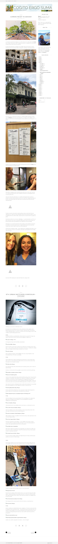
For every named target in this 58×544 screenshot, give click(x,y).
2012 (40, 89)
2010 (40, 92)
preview (21, 15)
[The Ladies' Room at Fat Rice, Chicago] (13, 433)
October (41, 66)
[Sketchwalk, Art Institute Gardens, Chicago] (13, 372)
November (42, 65)
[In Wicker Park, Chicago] (10, 364)
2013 (40, 88)
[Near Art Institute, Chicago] (11, 402)
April (41, 78)
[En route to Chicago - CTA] (11, 339)
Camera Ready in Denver (21, 17)
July (40, 74)
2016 (40, 84)
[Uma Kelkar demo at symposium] (12, 426)
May (40, 77)
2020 (40, 58)
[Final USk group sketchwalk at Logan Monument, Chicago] (16, 517)
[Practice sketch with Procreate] (11, 515)
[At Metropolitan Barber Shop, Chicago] (13, 387)
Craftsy (35, 41)
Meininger (10, 117)
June (41, 76)
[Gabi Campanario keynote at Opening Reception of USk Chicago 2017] (18, 393)
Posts (40, 100)
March (41, 80)
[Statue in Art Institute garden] (11, 374)
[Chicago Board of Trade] (10, 490)
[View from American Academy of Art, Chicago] (14, 498)
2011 (39, 91)
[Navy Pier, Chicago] (9, 351)
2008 (40, 95)
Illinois (21, 293)
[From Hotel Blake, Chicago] (11, 344)
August (41, 69)
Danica (32, 164)
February (41, 81)
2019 (40, 59)
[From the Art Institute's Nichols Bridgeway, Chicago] (15, 413)
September (42, 67)
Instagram (44, 52)
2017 (40, 62)
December (42, 63)
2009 (40, 93)
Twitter (39, 52)
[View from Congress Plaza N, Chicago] (12, 419)
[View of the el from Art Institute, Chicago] (13, 407)
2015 (40, 85)
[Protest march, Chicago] (10, 503)
